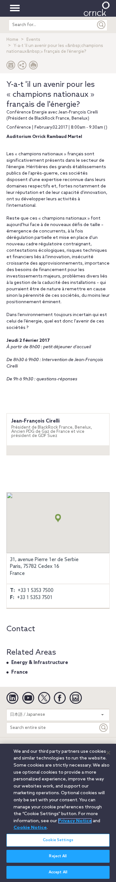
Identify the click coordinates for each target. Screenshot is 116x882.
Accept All (58, 872)
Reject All (58, 856)
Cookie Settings (58, 840)
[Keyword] (104, 728)
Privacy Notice (75, 821)
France (19, 672)
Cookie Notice (30, 828)
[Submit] (101, 25)
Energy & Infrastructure (39, 663)
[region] (58, 813)
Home (12, 39)
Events (33, 39)
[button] (22, 66)
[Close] (108, 753)
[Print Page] (33, 66)
